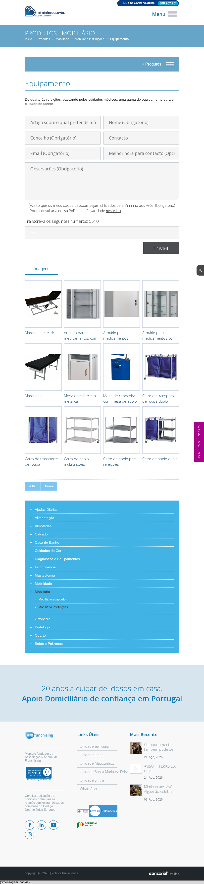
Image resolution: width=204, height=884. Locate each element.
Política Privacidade (64, 873)
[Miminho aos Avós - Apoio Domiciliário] (45, 11)
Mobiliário (62, 39)
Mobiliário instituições (89, 39)
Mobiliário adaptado (52, 599)
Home (49, 486)
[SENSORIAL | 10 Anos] (164, 874)
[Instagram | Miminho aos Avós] (29, 834)
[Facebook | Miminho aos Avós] (29, 825)
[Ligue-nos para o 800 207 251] (102, 3)
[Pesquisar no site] (200, 270)
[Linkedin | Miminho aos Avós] (41, 825)
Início (28, 39)
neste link (113, 210)
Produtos (44, 39)
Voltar (33, 486)
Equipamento (119, 39)
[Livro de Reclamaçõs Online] (103, 815)
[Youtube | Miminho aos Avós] (53, 825)
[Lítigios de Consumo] (83, 811)
